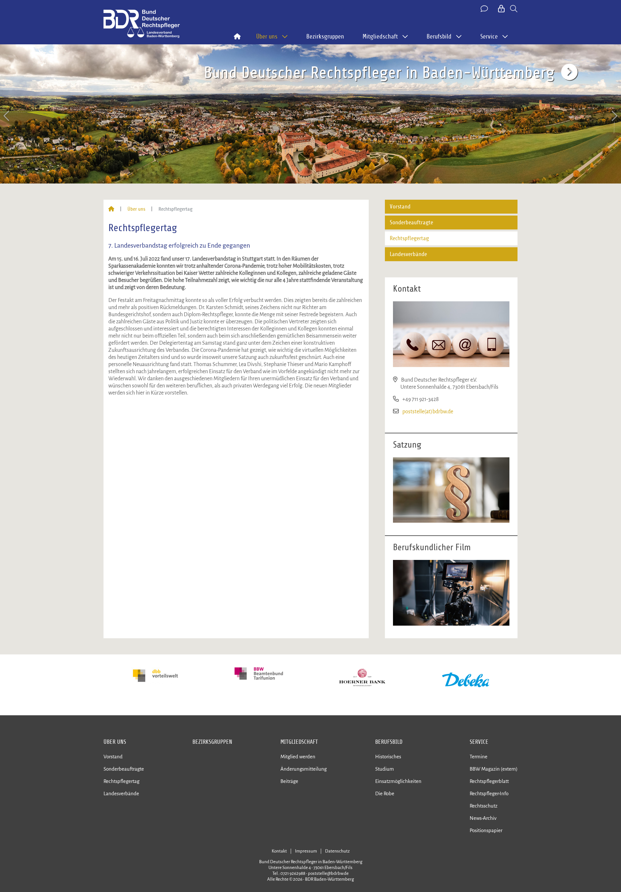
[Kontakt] (485, 9)
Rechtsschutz (483, 805)
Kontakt (279, 851)
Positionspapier (486, 830)
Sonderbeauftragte (411, 222)
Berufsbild (388, 742)
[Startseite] (111, 209)
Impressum (306, 851)
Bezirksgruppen (325, 36)
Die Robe (384, 793)
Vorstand (400, 207)
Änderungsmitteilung (303, 769)
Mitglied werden (297, 756)
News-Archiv (483, 818)
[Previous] (7, 116)
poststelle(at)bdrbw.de (427, 412)
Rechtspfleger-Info (489, 793)
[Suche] (514, 9)
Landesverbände (408, 254)
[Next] (614, 116)
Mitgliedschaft (299, 742)
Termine (478, 756)
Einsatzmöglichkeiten (398, 781)
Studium (384, 769)
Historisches (388, 756)
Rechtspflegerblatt (489, 781)
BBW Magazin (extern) (494, 769)
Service (479, 742)
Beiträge (289, 781)
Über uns (136, 209)
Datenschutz (337, 851)
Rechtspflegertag (409, 238)
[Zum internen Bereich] (502, 9)
